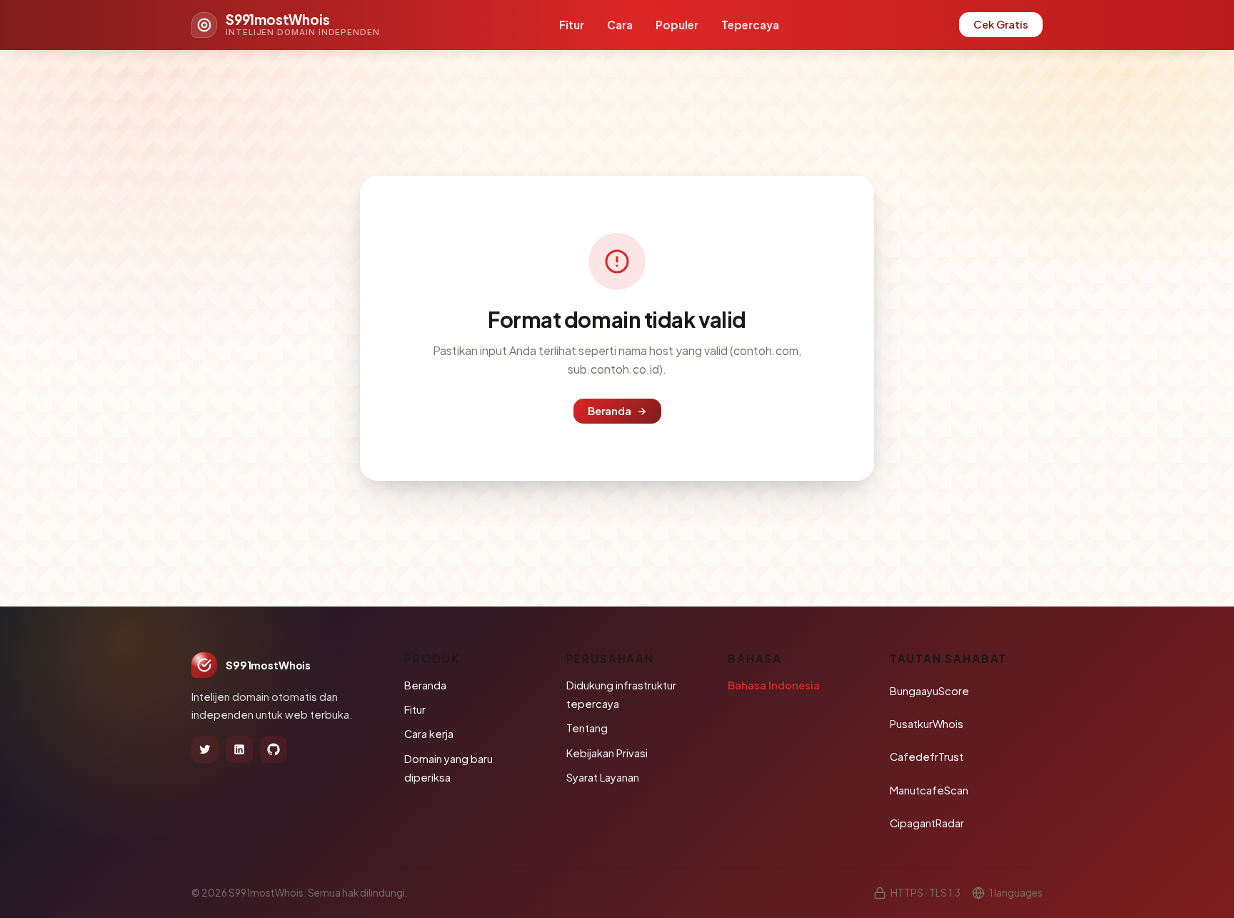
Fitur (571, 24)
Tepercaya (750, 24)
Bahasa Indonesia (774, 685)
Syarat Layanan (602, 777)
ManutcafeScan (929, 790)
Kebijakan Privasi (607, 753)
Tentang (587, 728)
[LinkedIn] (239, 749)
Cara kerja (428, 733)
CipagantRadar (927, 823)
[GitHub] (273, 749)
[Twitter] (205, 749)
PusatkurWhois (926, 723)
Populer (677, 24)
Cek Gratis (1000, 24)
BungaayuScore (929, 690)
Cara (620, 24)
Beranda (609, 410)
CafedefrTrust (926, 756)
